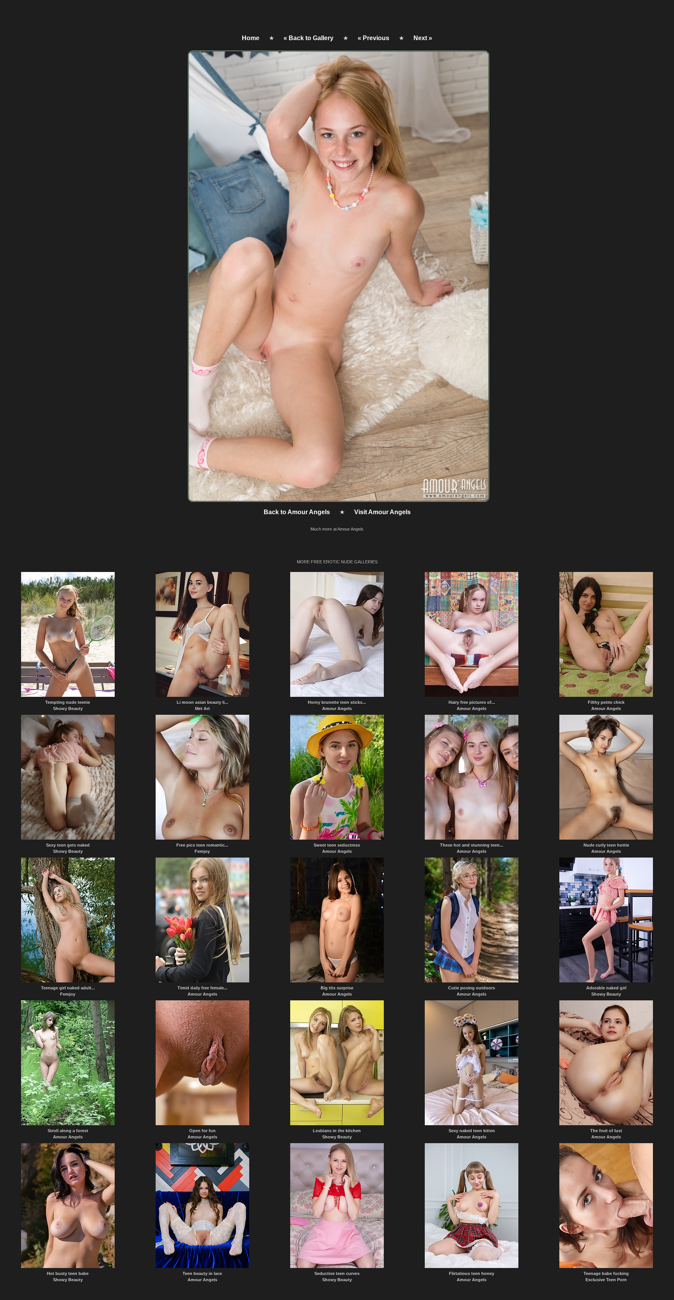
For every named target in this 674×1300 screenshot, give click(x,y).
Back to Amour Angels (297, 512)
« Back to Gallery (308, 38)
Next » (422, 38)
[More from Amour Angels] (338, 499)
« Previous (373, 38)
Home (250, 38)
